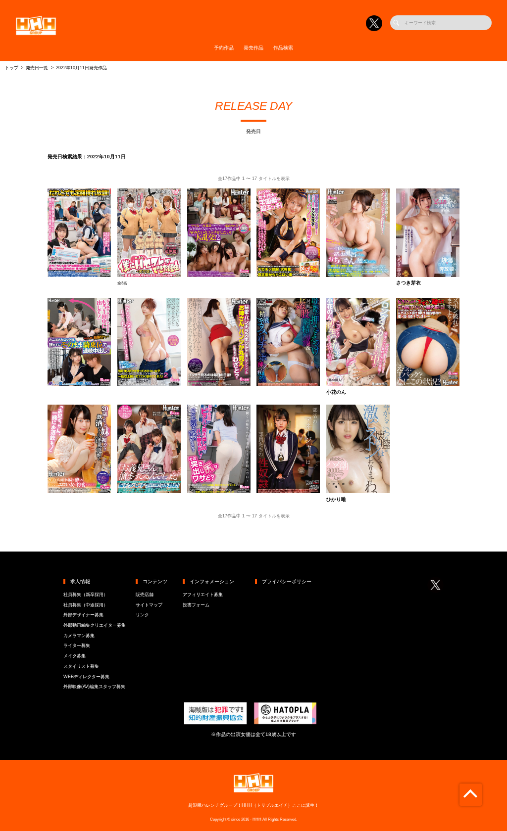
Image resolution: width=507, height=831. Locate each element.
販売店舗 (144, 594)
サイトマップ (149, 604)
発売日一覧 (37, 67)
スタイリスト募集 (81, 666)
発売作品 (253, 47)
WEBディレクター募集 (86, 676)
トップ (11, 67)
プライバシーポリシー (286, 581)
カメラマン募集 (79, 635)
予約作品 (224, 47)
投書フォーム (196, 604)
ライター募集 (76, 645)
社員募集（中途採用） (85, 604)
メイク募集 (74, 655)
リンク (142, 614)
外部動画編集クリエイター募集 (94, 625)
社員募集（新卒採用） (85, 594)
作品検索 (283, 47)
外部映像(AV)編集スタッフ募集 (94, 686)
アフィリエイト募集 (203, 594)
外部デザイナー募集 (83, 614)
